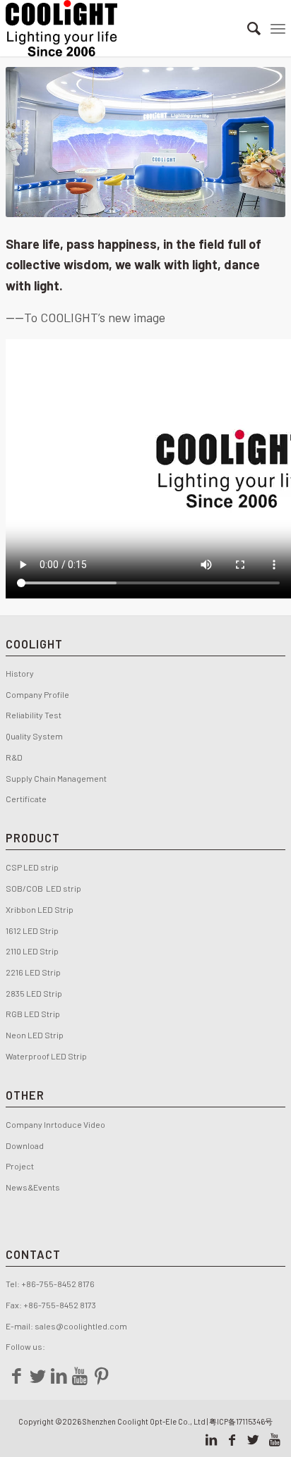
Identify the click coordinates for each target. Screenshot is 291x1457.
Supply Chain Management (56, 778)
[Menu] (278, 28)
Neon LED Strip (35, 1035)
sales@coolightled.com (81, 1326)
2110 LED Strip (32, 951)
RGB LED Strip (33, 1014)
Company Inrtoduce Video (55, 1124)
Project (20, 1166)
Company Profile (39, 694)
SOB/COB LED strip (43, 888)
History (20, 673)
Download (25, 1145)
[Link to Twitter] (253, 1439)
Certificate (26, 799)
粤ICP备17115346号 (241, 1421)
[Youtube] (79, 1375)
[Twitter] (37, 1375)
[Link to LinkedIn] (211, 1439)
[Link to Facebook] (232, 1439)
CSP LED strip (32, 867)
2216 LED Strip (33, 972)
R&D (14, 757)
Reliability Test (33, 715)
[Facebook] (16, 1375)
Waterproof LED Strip (46, 1056)
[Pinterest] (101, 1375)
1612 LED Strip (32, 930)
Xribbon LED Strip (39, 909)
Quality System (34, 736)
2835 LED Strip (34, 993)
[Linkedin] (58, 1375)
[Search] (247, 28)
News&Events (33, 1187)
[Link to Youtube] (274, 1439)
